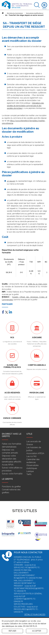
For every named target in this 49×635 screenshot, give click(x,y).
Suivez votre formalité (12, 473)
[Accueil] (3, 13)
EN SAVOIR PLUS (30, 626)
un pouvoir (11, 181)
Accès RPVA (7, 465)
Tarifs (28, 474)
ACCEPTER (36, 631)
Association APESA (35, 453)
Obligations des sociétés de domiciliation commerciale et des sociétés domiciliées (25, 105)
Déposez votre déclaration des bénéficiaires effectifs (11, 459)
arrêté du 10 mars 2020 (37, 284)
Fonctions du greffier (11, 486)
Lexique (30, 471)
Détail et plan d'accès (34, 614)
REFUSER (12, 631)
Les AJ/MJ (31, 456)
